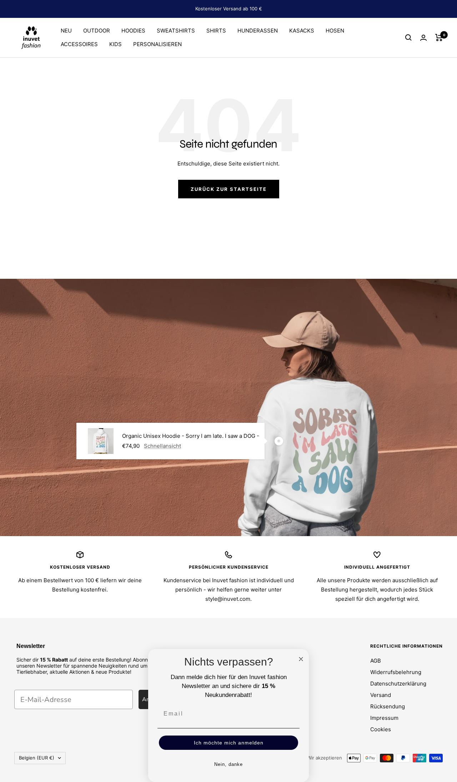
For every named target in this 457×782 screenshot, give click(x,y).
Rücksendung (387, 706)
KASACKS (301, 30)
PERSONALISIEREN (157, 44)
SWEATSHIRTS (176, 30)
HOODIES (133, 30)
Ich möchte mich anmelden (228, 743)
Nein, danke (228, 764)
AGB (375, 660)
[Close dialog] (301, 659)
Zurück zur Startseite (229, 189)
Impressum (384, 717)
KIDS (115, 44)
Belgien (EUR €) (36, 758)
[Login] (423, 38)
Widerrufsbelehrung (395, 672)
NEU (66, 30)
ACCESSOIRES (79, 44)
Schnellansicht (162, 445)
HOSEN (335, 30)
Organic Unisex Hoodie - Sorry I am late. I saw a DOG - (190, 435)
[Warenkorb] (439, 37)
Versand (380, 695)
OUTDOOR (96, 30)
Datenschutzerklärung (398, 683)
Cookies (380, 729)
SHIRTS (216, 30)
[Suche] (408, 37)
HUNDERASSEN (257, 30)
